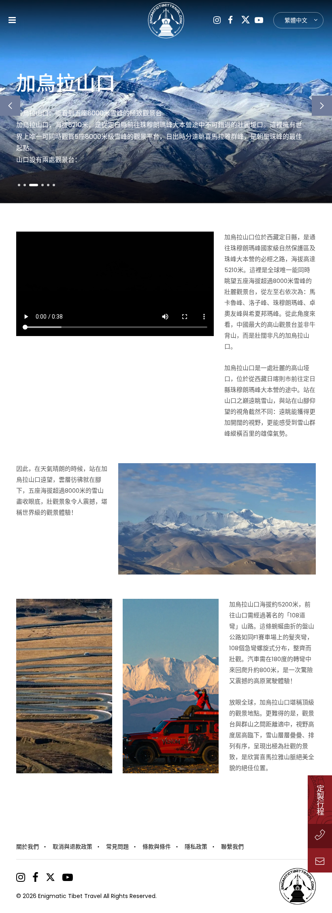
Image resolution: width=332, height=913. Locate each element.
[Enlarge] (305, 474)
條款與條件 (157, 847)
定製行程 (320, 799)
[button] (10, 106)
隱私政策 (196, 847)
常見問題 (117, 847)
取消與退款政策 (72, 847)
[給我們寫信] (320, 860)
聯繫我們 (232, 847)
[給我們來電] (320, 836)
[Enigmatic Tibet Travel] (166, 20)
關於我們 (27, 847)
